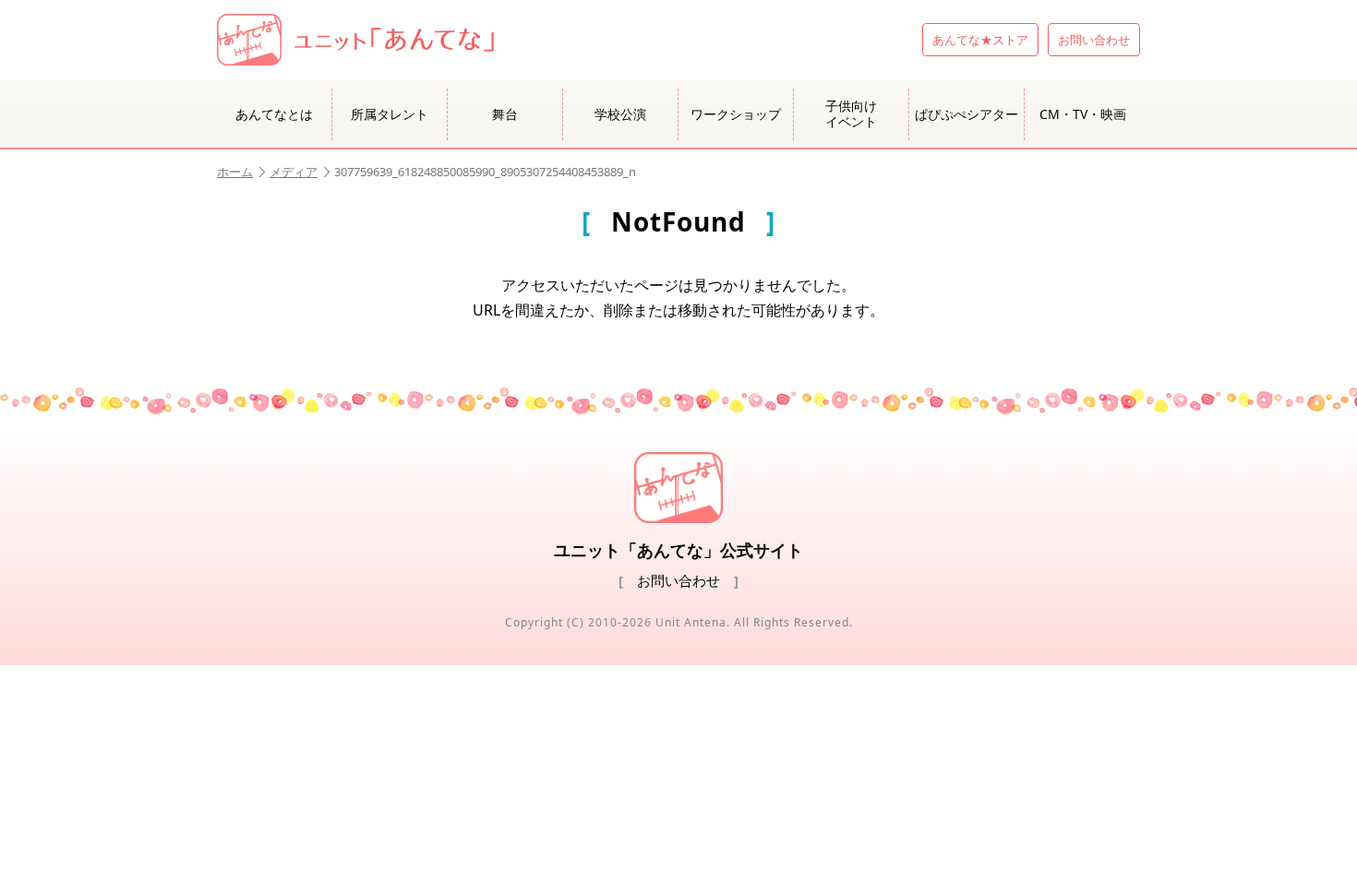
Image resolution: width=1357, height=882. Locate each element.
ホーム (235, 171)
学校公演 (620, 114)
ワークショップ (736, 114)
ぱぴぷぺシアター (966, 114)
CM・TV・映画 (1082, 114)
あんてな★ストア (980, 39)
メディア (294, 171)
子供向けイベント (851, 113)
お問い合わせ (1094, 39)
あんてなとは (274, 114)
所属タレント (389, 114)
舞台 (505, 114)
